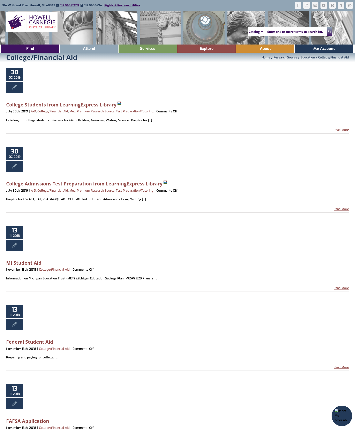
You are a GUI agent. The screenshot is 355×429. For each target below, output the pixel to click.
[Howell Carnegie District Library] (32, 13)
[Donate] (341, 5)
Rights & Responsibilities (122, 5)
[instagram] (306, 5)
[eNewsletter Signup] (349, 5)
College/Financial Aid (52, 111)
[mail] (315, 5)
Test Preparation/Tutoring (134, 111)
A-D (33, 111)
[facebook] (298, 5)
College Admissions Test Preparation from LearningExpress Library (84, 183)
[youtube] (323, 5)
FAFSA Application (27, 421)
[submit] (329, 31)
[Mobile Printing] (332, 5)
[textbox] (295, 31)
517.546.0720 (69, 5)
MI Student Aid (23, 263)
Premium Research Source (95, 111)
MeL (72, 111)
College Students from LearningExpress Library (61, 104)
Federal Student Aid (29, 342)
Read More (341, 130)
